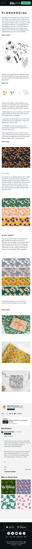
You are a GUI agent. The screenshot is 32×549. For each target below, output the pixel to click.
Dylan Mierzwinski (13, 406)
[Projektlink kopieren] (6, 413)
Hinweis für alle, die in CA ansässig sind (16, 543)
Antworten (28, 469)
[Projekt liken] (2, 413)
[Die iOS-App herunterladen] (10, 527)
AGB (25, 536)
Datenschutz (20, 536)
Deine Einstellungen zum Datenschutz (15, 541)
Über (7, 536)
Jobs (10, 536)
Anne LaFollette (9, 432)
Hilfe (14, 536)
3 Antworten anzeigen (10, 471)
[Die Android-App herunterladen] (22, 527)
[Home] (12, 3)
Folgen (21, 406)
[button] (2, 3)
